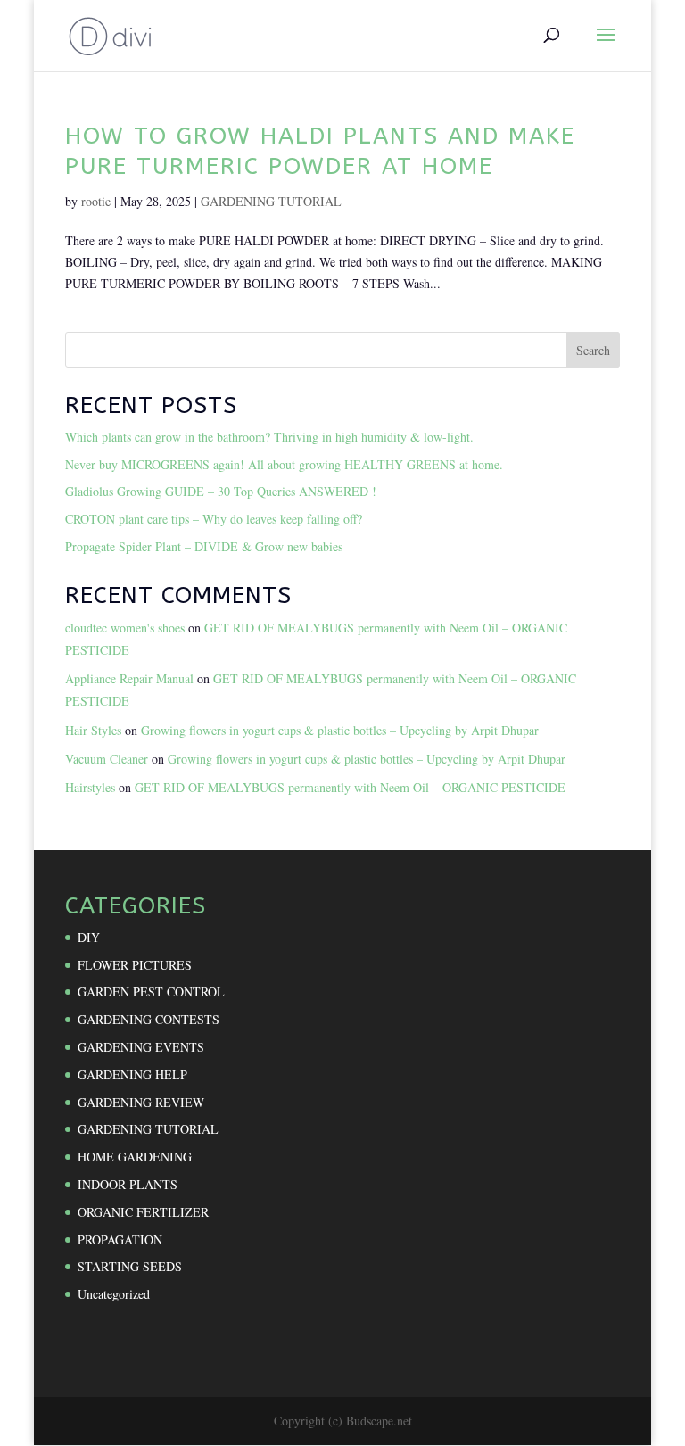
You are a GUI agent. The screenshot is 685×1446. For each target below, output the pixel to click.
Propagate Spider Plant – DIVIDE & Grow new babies (203, 546)
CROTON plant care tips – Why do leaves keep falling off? (213, 518)
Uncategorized (114, 1293)
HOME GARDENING (135, 1156)
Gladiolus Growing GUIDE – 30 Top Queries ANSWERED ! (220, 491)
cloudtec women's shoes (125, 627)
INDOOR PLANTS (127, 1184)
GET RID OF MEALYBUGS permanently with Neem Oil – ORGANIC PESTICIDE (350, 787)
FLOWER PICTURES (135, 964)
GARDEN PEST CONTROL (151, 991)
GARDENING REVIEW (141, 1102)
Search (593, 350)
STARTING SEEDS (130, 1266)
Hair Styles (93, 730)
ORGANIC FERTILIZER (143, 1211)
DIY (89, 937)
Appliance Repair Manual (129, 678)
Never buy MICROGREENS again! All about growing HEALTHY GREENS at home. (284, 464)
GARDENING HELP (132, 1074)
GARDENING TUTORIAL (271, 201)
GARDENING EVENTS (141, 1046)
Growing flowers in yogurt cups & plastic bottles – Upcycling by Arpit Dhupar (340, 730)
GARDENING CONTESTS (148, 1019)
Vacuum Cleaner (106, 758)
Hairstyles (90, 787)
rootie (96, 201)
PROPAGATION (120, 1239)
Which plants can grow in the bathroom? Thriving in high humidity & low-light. (269, 436)
